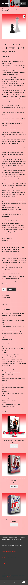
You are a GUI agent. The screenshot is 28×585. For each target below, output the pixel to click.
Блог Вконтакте (6, 564)
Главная (5, 9)
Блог (11, 283)
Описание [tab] (4, 304)
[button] (24, 16)
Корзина (21, 581)
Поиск (14, 582)
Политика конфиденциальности (10, 575)
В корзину (11, 289)
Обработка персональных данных (10, 557)
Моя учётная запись (4, 582)
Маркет (5, 3)
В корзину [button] (14, 446)
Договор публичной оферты (9, 551)
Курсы (9, 9)
